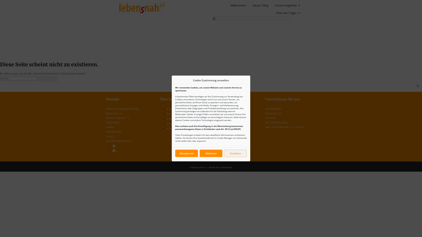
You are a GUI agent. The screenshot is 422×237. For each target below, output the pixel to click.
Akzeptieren (187, 153)
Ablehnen (211, 153)
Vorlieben (235, 153)
